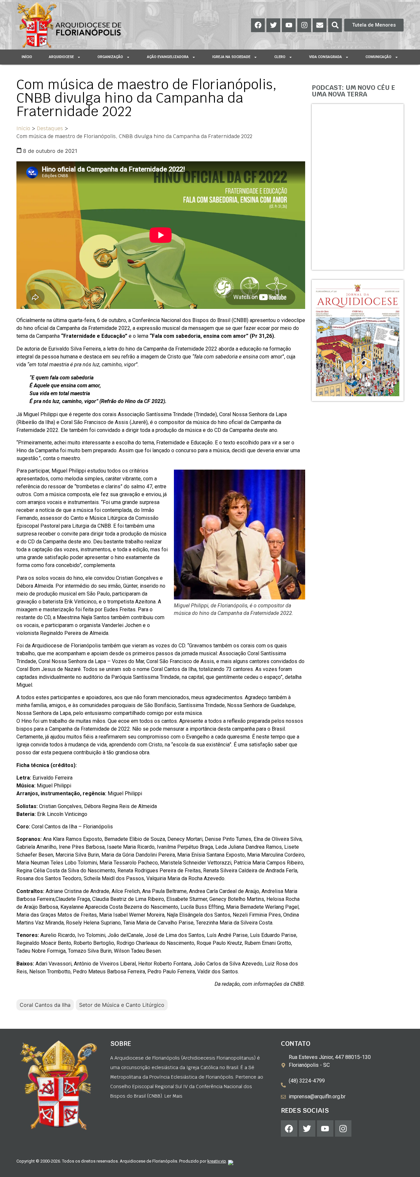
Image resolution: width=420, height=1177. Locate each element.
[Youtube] (289, 25)
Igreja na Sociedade (231, 57)
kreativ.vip (216, 1161)
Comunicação (378, 57)
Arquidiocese (61, 57)
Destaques (50, 128)
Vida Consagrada (325, 57)
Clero (279, 57)
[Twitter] (273, 25)
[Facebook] (258, 25)
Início (27, 57)
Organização (110, 57)
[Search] (335, 25)
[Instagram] (304, 25)
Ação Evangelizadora (168, 57)
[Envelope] (319, 25)
